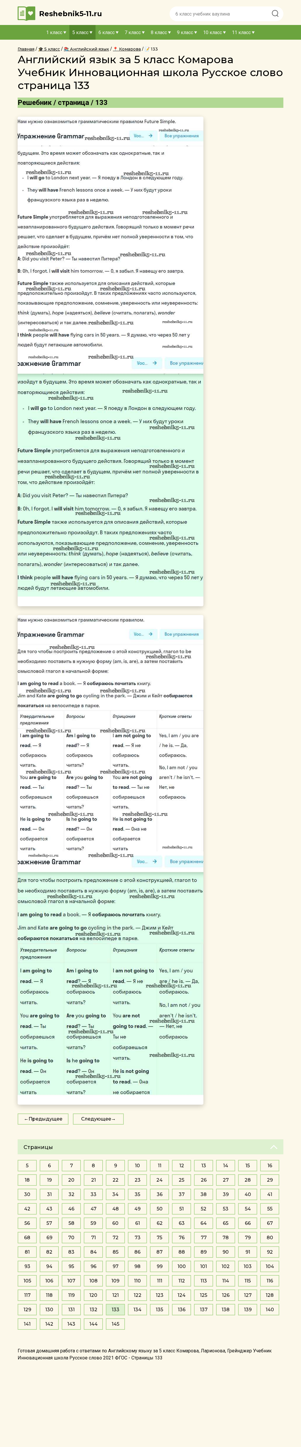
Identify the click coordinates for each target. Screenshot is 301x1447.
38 (203, 1194)
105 (27, 1281)
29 (270, 1180)
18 (27, 1180)
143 (71, 1324)
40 (248, 1194)
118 (49, 1295)
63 (182, 1223)
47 (93, 1209)
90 (226, 1252)
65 (225, 1223)
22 (115, 1180)
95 (71, 1266)
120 (93, 1295)
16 (269, 1165)
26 (204, 1180)
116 (270, 1281)
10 (137, 1165)
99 (160, 1266)
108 (93, 1281)
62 (160, 1223)
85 (115, 1252)
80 (270, 1237)
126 (226, 1295)
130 (49, 1309)
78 (226, 1237)
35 (137, 1194)
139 (248, 1309)
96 (93, 1266)
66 (248, 1223)
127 (248, 1295)
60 (115, 1223)
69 (49, 1237)
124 (181, 1295)
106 (49, 1281)
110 (137, 1281)
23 (138, 1180)
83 (71, 1252)
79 (248, 1237)
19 (49, 1180)
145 (115, 1324)
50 (160, 1209)
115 (248, 1281)
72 (115, 1237)
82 (49, 1252)
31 (49, 1194)
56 (27, 1223)
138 (226, 1309)
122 (137, 1295)
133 (115, 1309)
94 (49, 1266)
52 (203, 1209)
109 (115, 1281)
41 (269, 1194)
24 (159, 1180)
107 (71, 1281)
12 (181, 1165)
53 (225, 1209)
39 (226, 1194)
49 (137, 1209)
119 (71, 1295)
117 (27, 1295)
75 (159, 1237)
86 (137, 1252)
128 (270, 1295)
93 (27, 1266)
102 (226, 1266)
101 (203, 1266)
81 (27, 1252)
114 (225, 1281)
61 (137, 1223)
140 (270, 1309)
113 (203, 1281)
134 (137, 1309)
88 (181, 1252)
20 (71, 1180)
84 (93, 1252)
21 (93, 1180)
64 (203, 1223)
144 (93, 1324)
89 (203, 1252)
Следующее (96, 1119)
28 (248, 1180)
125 (203, 1295)
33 (93, 1194)
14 (225, 1165)
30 (27, 1194)
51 (181, 1209)
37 (182, 1194)
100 (182, 1266)
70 (71, 1237)
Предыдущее (45, 1119)
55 (269, 1209)
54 (248, 1209)
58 (71, 1223)
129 (27, 1309)
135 (159, 1309)
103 (248, 1266)
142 (49, 1324)
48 (115, 1209)
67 (270, 1223)
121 (115, 1295)
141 (27, 1324)
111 (159, 1281)
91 (247, 1252)
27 (226, 1180)
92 (270, 1252)
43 (49, 1209)
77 (204, 1237)
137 (204, 1309)
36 (160, 1194)
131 (71, 1309)
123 (159, 1295)
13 (203, 1165)
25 (181, 1180)
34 (115, 1194)
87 (159, 1252)
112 (181, 1281)
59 (93, 1223)
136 (181, 1309)
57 (49, 1223)
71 (93, 1237)
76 (182, 1237)
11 (159, 1165)
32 (71, 1194)
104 (270, 1266)
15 (247, 1165)
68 (27, 1237)
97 (115, 1266)
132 (93, 1309)
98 (137, 1266)
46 (71, 1209)
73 (138, 1237)
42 (27, 1209)
